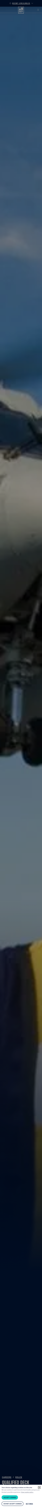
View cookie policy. (27, 1492)
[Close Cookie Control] (39, 1487)
